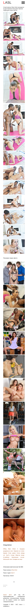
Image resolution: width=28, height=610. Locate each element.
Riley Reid (14, 570)
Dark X (13, 572)
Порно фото (7, 594)
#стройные (6, 557)
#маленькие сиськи (18, 557)
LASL (7, 2)
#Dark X (15, 549)
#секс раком (12, 553)
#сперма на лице (17, 559)
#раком (5, 553)
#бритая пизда (19, 555)
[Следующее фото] (5, 586)
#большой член (7, 559)
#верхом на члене (19, 551)
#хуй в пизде (10, 555)
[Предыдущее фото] (3, 586)
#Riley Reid (7, 549)
